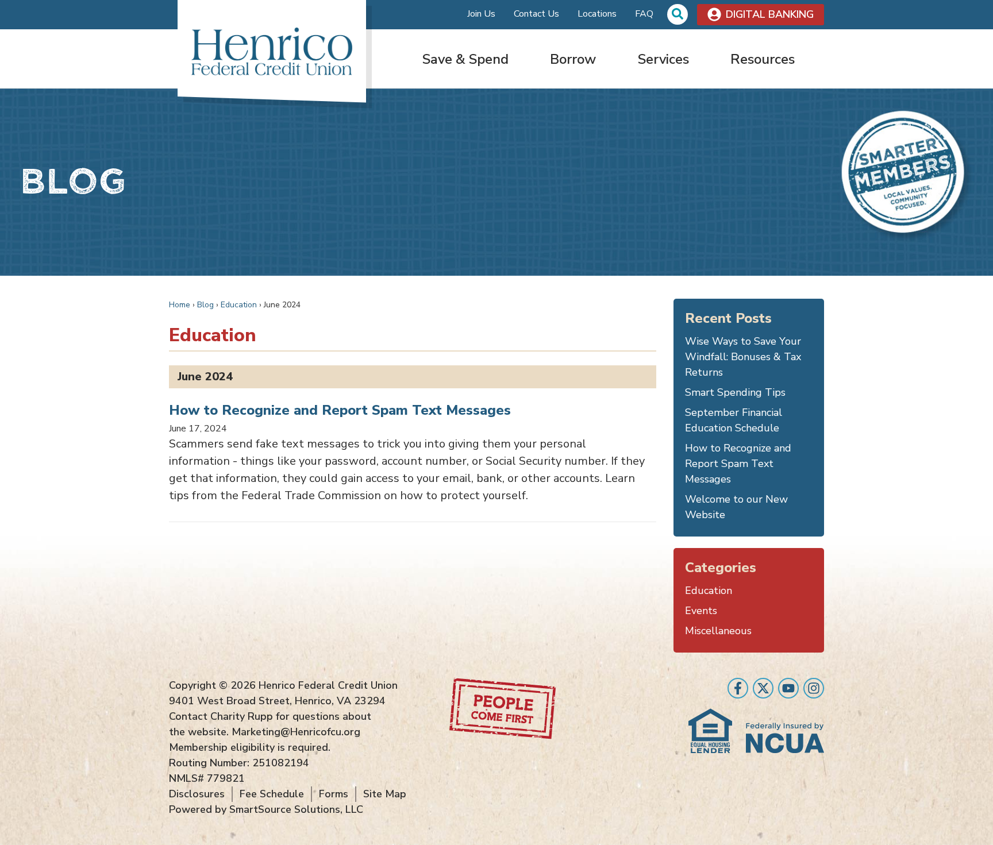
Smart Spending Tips (735, 392)
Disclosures (197, 794)
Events (701, 611)
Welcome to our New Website (736, 507)
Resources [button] (762, 59)
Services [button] (663, 59)
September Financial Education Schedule (733, 420)
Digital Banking (770, 14)
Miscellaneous (718, 631)
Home (179, 304)
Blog (205, 304)
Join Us (481, 13)
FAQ (644, 13)
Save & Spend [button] (465, 59)
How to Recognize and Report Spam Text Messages (340, 410)
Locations (597, 13)
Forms (333, 794)
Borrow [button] (573, 59)
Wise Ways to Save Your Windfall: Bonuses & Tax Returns (743, 356)
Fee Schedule (272, 794)
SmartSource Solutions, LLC (296, 809)
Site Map (384, 794)
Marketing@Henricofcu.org (296, 732)
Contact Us (536, 13)
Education (239, 304)
